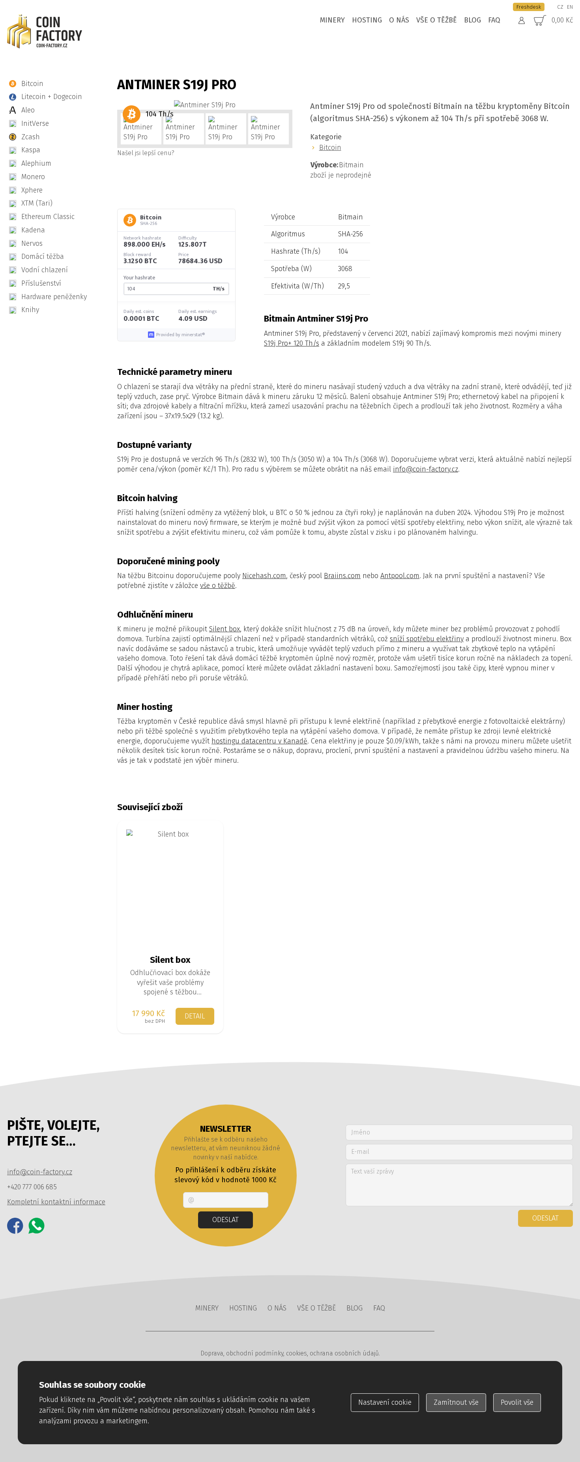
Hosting (367, 20)
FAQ (494, 20)
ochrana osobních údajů (344, 1353)
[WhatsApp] (36, 1226)
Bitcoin (32, 83)
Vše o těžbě (436, 20)
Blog (472, 20)
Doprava (211, 1353)
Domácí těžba (42, 256)
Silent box (224, 629)
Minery (332, 20)
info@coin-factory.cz (425, 469)
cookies (296, 1353)
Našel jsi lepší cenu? (145, 153)
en (570, 7)
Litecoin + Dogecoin (51, 96)
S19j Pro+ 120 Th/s (291, 343)
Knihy (30, 309)
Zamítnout (456, 1402)
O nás (399, 20)
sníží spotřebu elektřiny (427, 639)
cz (560, 7)
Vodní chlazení (44, 270)
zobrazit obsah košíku (546, 21)
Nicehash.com (264, 575)
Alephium (36, 163)
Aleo (28, 110)
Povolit (517, 1402)
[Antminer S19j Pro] (205, 105)
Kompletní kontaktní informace (56, 1202)
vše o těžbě (217, 585)
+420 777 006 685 (32, 1187)
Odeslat (225, 1219)
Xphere (32, 190)
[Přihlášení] (521, 20)
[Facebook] (15, 1226)
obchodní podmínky (254, 1353)
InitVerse (35, 123)
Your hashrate (139, 278)
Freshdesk (528, 7)
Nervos (32, 243)
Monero (33, 176)
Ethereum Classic (48, 216)
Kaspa (30, 150)
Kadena (33, 230)
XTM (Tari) (36, 203)
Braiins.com (342, 575)
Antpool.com (399, 575)
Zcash (30, 137)
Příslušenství (41, 283)
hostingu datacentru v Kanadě (259, 741)
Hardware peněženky (54, 296)
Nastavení (385, 1402)
